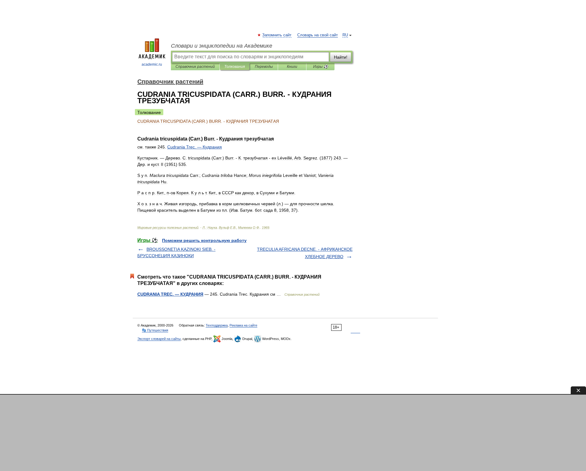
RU (345, 35)
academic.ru (152, 64)
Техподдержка (217, 325)
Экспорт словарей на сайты (159, 339)
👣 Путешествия (155, 330)
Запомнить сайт (277, 35)
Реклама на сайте (243, 325)
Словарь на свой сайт (317, 35)
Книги (292, 66)
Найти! (340, 57)
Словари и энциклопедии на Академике (221, 46)
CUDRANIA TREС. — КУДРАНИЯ (170, 294)
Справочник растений (195, 66)
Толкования (234, 66)
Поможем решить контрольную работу (204, 240)
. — (194, 146)
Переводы (264, 66)
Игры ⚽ (320, 66)
